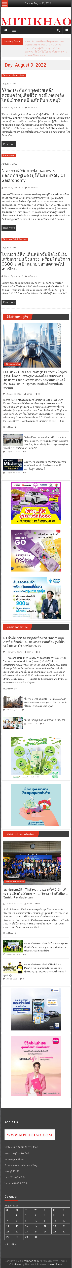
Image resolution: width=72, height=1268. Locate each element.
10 (35, 1221)
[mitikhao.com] (36, 21)
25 (45, 1231)
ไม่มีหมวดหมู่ (8, 155)
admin (29, 394)
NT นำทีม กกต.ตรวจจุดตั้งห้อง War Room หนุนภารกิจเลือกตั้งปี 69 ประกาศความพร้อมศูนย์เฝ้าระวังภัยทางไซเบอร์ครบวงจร (34, 642)
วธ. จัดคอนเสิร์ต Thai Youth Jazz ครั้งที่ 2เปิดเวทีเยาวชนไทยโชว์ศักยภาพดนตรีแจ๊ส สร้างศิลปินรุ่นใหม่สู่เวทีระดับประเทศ (35, 893)
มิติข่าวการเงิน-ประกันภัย (13, 75)
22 (17, 1231)
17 (35, 1226)
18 (45, 1226)
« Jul (7, 1244)
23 (26, 1231)
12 (54, 1221)
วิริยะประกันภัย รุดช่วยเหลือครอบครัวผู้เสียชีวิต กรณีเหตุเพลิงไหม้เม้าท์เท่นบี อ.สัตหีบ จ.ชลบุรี (33, 95)
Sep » (13, 1244)
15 (17, 1226)
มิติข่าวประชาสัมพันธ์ (15, 882)
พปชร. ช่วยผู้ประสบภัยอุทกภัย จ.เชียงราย (44, 720)
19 (54, 1226)
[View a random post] (66, 30)
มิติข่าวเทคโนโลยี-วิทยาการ (15, 239)
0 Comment (33, 107)
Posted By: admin (12, 107)
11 (45, 1221)
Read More (9, 427)
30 (26, 1237)
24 (35, 1231)
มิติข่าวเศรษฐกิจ (13, 364)
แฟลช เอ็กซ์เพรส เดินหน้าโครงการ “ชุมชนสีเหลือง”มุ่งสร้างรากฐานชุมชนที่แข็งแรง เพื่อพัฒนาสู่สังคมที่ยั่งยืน (46, 947)
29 (17, 1237)
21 (7, 1231)
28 (7, 1237)
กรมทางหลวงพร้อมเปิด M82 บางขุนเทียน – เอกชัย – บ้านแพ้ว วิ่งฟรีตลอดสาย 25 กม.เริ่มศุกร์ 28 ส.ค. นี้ (46, 465)
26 (54, 1231)
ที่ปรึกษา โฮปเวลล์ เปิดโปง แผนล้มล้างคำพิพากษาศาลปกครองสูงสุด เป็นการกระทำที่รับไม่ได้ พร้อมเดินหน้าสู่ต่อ (45, 702)
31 (35, 1237)
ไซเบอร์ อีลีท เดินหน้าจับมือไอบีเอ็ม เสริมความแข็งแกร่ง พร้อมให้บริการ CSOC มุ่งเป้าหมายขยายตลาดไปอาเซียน (36, 261)
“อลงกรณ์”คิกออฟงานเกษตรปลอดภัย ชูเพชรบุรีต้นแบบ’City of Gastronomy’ (33, 175)
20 (64, 1226)
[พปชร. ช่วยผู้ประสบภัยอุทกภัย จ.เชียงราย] (13, 722)
